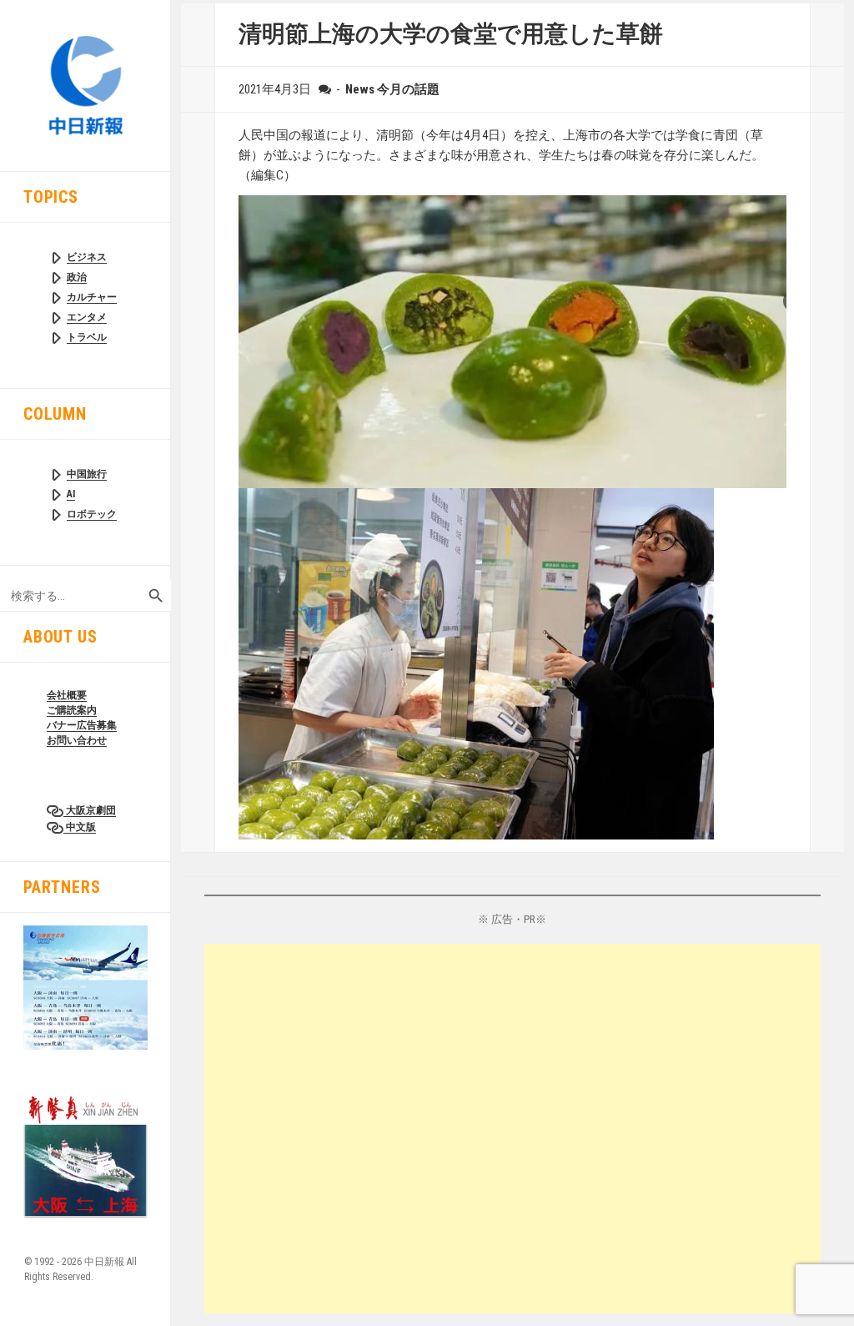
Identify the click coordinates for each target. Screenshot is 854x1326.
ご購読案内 (72, 710)
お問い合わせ (77, 740)
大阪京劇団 (89, 810)
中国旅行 (87, 474)
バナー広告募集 (82, 725)
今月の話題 (408, 89)
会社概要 (67, 695)
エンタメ (87, 317)
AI (71, 494)
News (359, 89)
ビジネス (87, 257)
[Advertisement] (512, 1128)
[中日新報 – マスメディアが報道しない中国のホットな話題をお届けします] (85, 84)
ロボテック (92, 514)
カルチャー (92, 297)
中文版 (79, 827)
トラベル (87, 337)
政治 (77, 277)
